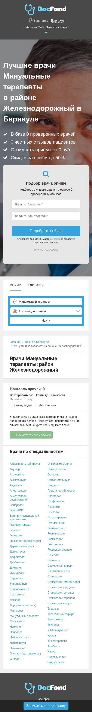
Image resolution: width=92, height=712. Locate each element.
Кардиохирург (19, 583)
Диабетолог (17, 562)
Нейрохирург (18, 642)
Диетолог (16, 567)
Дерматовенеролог (22, 546)
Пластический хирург (61, 490)
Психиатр (53, 506)
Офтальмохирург (58, 479)
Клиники (36, 285)
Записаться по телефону (46, 705)
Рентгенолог (55, 544)
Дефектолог (17, 557)
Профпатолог (56, 501)
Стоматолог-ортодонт (61, 587)
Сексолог (53, 555)
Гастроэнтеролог (20, 524)
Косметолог (17, 594)
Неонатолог (17, 648)
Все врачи (44, 699)
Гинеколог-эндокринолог (25, 540)
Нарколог (16, 626)
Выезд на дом (23, 405)
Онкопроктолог (57, 469)
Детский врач (47, 405)
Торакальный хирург (60, 614)
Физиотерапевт (57, 640)
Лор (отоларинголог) (23, 605)
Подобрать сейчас (46, 231)
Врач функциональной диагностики (24, 517)
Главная (15, 341)
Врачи (15, 285)
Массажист (17, 621)
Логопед (15, 599)
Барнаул (57, 20)
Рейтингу (42, 395)
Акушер (15, 469)
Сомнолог (53, 560)
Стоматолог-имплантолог (63, 581)
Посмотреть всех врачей (33, 435)
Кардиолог (17, 578)
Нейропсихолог (20, 637)
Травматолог (55, 619)
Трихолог (53, 624)
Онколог (15, 658)
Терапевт (53, 608)
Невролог (16, 632)
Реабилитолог (56, 528)
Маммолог (16, 610)
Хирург (51, 651)
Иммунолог (17, 573)
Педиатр (52, 485)
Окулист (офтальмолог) (25, 653)
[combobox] (46, 301)
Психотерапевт (57, 517)
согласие (55, 239)
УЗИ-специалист (58, 630)
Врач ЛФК (16, 510)
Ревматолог (55, 538)
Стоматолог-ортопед (60, 592)
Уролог (51, 635)
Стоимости (58, 395)
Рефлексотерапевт (59, 549)
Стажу (29, 399)
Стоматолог (55, 576)
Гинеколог (16, 535)
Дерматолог (17, 551)
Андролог (16, 485)
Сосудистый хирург (60, 565)
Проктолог (54, 496)
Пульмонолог (56, 522)
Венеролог (17, 505)
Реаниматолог (56, 533)
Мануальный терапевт (24, 616)
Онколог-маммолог (59, 463)
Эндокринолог (56, 657)
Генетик (15, 530)
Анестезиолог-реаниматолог (19, 497)
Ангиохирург (18, 479)
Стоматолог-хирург (59, 603)
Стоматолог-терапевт (61, 598)
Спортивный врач (58, 571)
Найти (46, 320)
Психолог (53, 512)
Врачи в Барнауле (37, 341)
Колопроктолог (19, 589)
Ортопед (53, 474)
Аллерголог (17, 474)
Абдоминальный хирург (25, 463)
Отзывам (15, 399)
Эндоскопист (55, 662)
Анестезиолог (19, 490)
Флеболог (53, 646)
